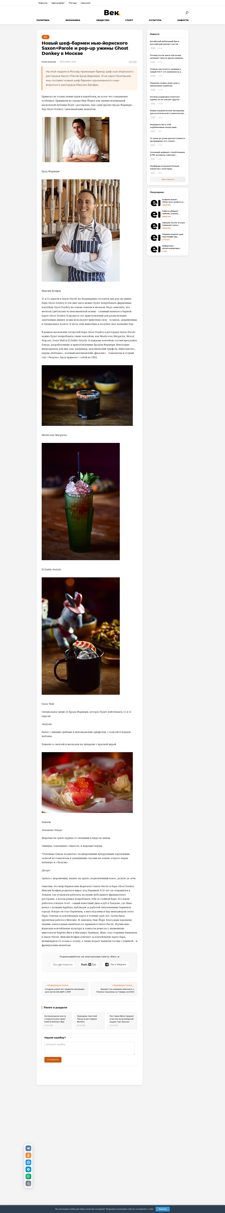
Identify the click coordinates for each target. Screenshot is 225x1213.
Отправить (53, 1059)
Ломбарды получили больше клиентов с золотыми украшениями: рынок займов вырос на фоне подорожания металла (165, 167)
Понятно (163, 1209)
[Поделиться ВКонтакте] (28, 1148)
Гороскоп (85, 3)
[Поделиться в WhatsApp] (28, 1176)
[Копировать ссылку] (28, 1183)
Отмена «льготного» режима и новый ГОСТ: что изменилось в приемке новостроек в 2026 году (167, 70)
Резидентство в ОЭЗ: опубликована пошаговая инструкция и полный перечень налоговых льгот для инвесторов (167, 126)
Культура (155, 20)
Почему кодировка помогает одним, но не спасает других (165, 98)
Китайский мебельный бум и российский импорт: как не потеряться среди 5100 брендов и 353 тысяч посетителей (167, 43)
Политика (42, 20)
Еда (45, 37)
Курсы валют (58, 3)
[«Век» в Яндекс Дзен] (88, 964)
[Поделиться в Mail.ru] (28, 1162)
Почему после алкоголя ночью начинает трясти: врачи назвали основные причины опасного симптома (166, 56)
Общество (102, 20)
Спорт (129, 20)
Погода (73, 3)
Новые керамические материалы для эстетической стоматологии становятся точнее (167, 112)
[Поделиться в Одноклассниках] (28, 1155)
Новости (43, 3)
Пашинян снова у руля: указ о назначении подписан (165, 84)
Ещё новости (168, 179)
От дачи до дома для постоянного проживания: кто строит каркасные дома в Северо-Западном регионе (167, 140)
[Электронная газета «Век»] (112, 12)
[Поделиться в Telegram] (28, 1169)
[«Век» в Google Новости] (62, 964)
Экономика (72, 20)
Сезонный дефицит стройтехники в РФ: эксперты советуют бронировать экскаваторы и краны (167, 153)
